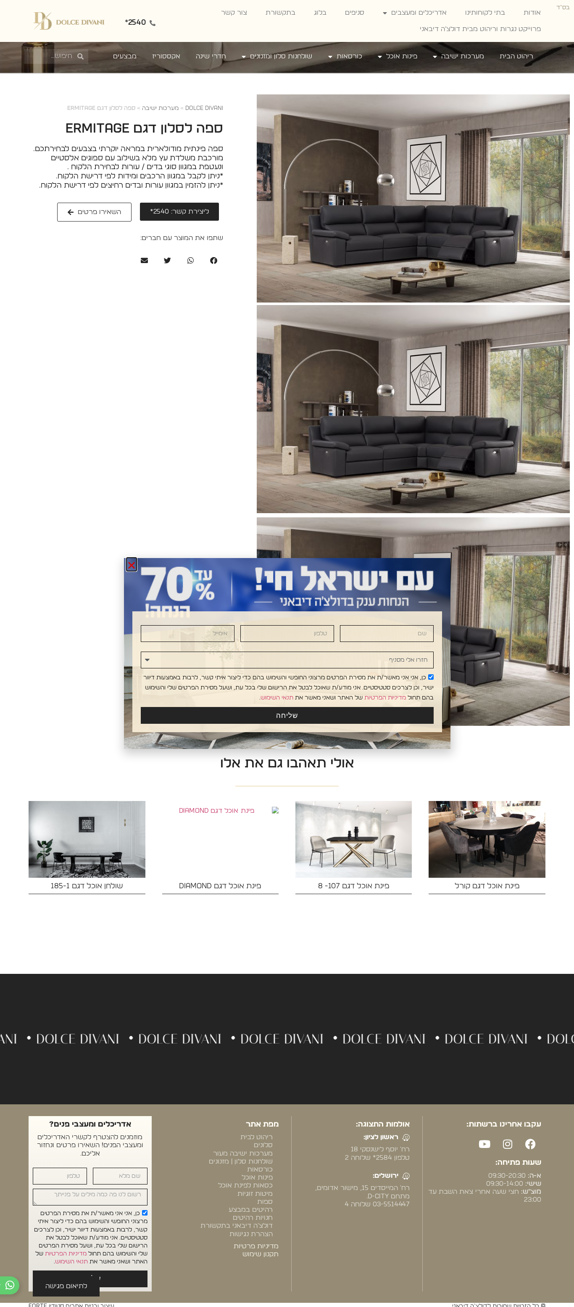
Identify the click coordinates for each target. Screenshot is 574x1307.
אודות (532, 12)
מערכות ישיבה (462, 56)
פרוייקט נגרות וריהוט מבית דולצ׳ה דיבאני (480, 29)
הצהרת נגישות (251, 1234)
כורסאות (349, 56)
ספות (265, 1201)
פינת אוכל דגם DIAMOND (220, 886)
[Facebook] (530, 1143)
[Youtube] (484, 1143)
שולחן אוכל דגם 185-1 (87, 886)
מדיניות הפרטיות (66, 1254)
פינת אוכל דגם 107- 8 (354, 886)
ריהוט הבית (516, 56)
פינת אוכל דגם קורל (487, 886)
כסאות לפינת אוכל (245, 1185)
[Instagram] (507, 1143)
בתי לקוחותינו (485, 12)
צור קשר (234, 12)
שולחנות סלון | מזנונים (241, 1161)
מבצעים (125, 56)
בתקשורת (280, 12)
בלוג (320, 12)
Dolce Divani (204, 108)
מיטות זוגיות (255, 1193)
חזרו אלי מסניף (429, 646)
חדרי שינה (211, 56)
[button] (213, 260)
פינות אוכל (401, 56)
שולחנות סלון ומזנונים (281, 56)
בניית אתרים (474, 1218)
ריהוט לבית (256, 1137)
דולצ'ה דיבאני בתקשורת (236, 1225)
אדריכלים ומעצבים (419, 12)
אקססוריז (166, 56)
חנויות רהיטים (253, 1217)
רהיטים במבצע (251, 1209)
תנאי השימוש (71, 1262)
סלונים (263, 1145)
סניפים (354, 12)
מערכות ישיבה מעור (243, 1153)
